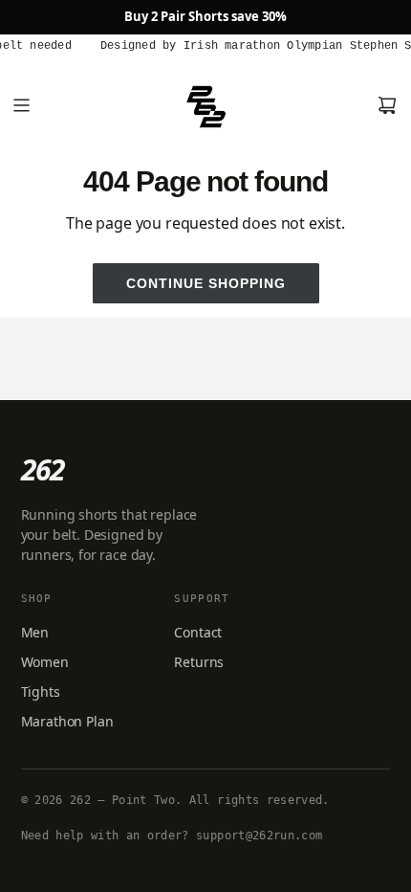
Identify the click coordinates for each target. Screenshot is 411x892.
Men (35, 632)
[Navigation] (21, 105)
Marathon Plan (67, 721)
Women (45, 662)
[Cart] (387, 105)
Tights (40, 691)
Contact (198, 632)
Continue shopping (206, 283)
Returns (199, 662)
